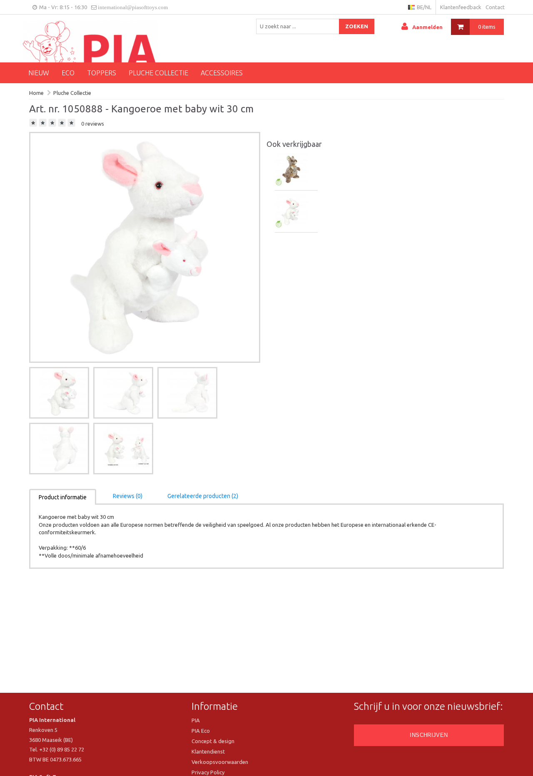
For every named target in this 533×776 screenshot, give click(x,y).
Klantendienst (208, 751)
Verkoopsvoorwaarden (220, 762)
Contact (495, 7)
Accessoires (222, 73)
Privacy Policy (208, 772)
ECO (68, 73)
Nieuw (38, 73)
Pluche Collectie (158, 73)
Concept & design (213, 741)
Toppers (101, 73)
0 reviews (92, 123)
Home (36, 93)
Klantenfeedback (460, 7)
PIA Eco (201, 731)
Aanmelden (427, 27)
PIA (196, 720)
